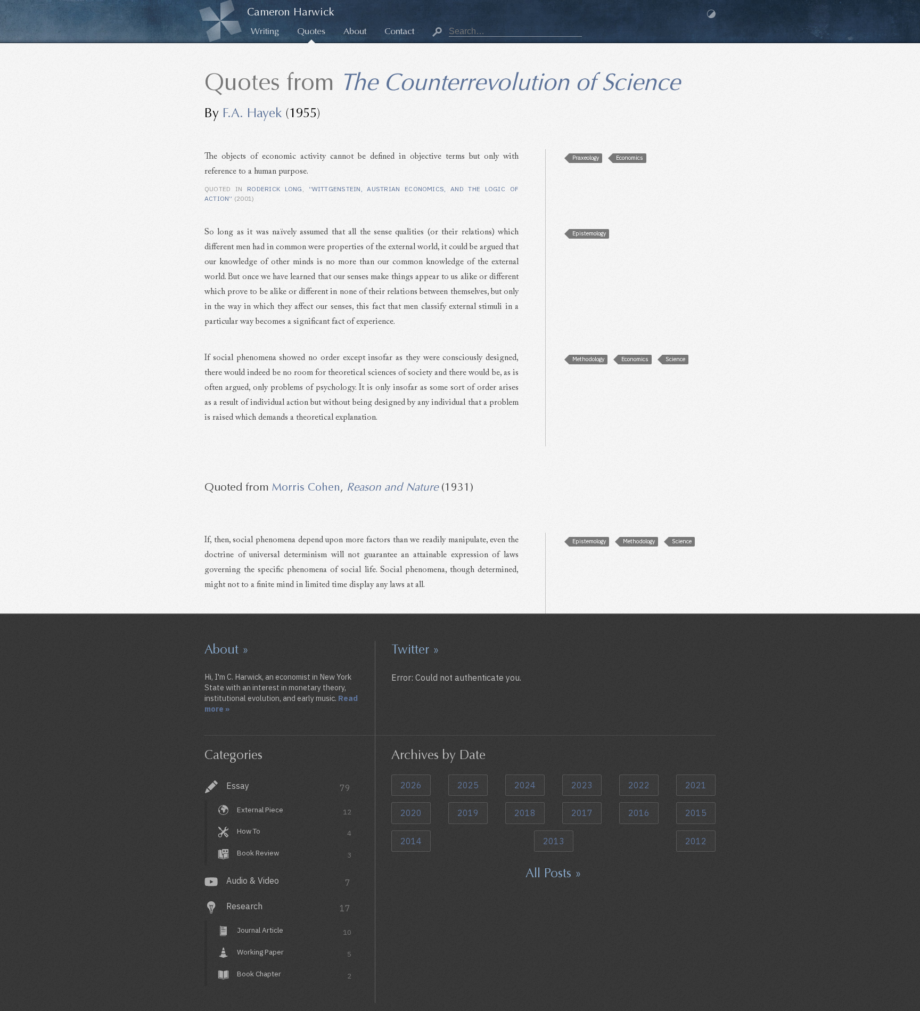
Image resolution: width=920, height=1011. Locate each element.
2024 (525, 785)
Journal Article (294, 931)
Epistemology (589, 233)
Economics (629, 157)
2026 (411, 785)
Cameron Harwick (290, 12)
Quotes (311, 31)
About (354, 31)
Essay (288, 786)
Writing (265, 31)
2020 (411, 813)
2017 (582, 813)
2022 (639, 785)
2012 (696, 841)
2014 (411, 841)
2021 (696, 785)
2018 (525, 813)
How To (294, 832)
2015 (696, 813)
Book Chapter (294, 975)
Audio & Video (288, 881)
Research (288, 907)
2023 (582, 785)
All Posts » (553, 873)
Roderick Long (274, 189)
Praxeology (585, 157)
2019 (468, 813)
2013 (553, 841)
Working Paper (294, 953)
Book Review (294, 854)
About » (226, 649)
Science (675, 359)
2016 (639, 813)
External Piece (294, 811)
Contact (399, 31)
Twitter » (415, 649)
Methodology (588, 359)
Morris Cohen (306, 487)
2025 (468, 785)
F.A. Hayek (252, 112)
